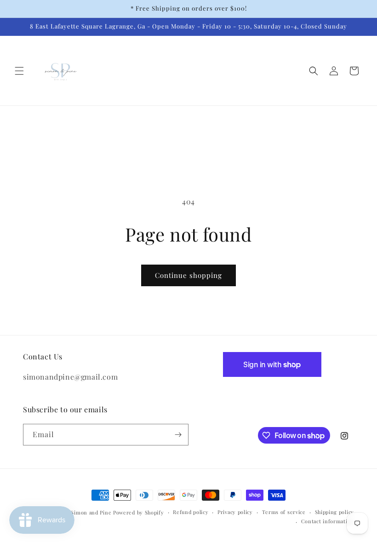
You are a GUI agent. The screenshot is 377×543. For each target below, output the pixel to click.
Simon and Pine (91, 512)
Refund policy (190, 511)
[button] (19, 71)
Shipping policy (334, 511)
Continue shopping (188, 275)
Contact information (327, 521)
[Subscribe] (178, 434)
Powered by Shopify (138, 512)
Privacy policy (235, 511)
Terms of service (284, 511)
